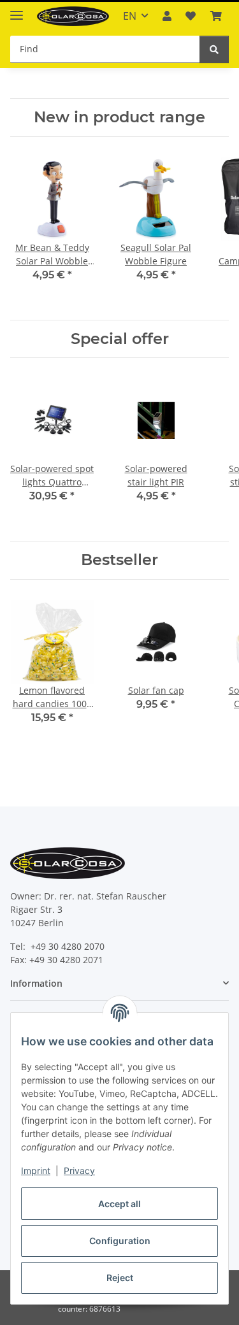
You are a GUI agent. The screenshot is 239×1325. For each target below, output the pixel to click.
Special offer (120, 339)
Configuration (119, 1240)
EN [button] (129, 16)
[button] (167, 16)
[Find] (214, 49)
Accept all (119, 1203)
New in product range (119, 117)
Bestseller (119, 560)
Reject (119, 1277)
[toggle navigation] (16, 10)
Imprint (35, 1170)
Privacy (79, 1170)
